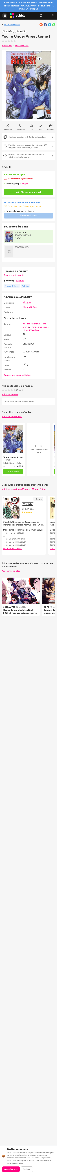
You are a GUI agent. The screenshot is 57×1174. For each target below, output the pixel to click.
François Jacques (40, 327)
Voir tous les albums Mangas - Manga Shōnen (24, 489)
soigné (25, 183)
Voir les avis (7, 45)
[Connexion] (52, 15)
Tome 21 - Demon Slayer (14, 539)
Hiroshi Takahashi (31, 330)
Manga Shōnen (30, 307)
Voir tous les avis (10, 394)
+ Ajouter (20, 280)
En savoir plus (32, 9)
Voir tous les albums (12, 416)
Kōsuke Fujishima (31, 323)
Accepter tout (10, 1169)
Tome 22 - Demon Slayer (14, 542)
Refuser (26, 1169)
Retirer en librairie (28, 215)
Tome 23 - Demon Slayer (14, 545)
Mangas (27, 302)
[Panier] (47, 15)
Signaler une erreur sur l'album (17, 375)
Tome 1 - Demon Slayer (13, 533)
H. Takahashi (21, 463)
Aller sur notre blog (11, 570)
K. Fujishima (8, 463)
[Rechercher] (41, 15)
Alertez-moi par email (31, 192)
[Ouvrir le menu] (4, 15)
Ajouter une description (14, 275)
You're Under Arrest (12, 24)
